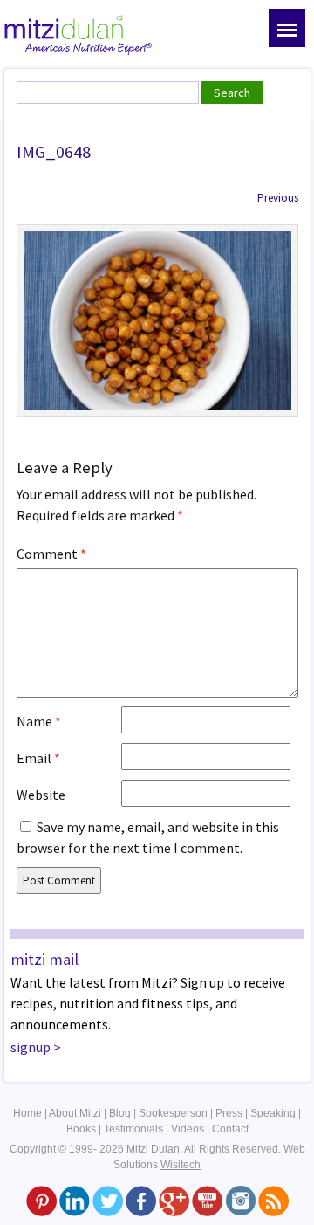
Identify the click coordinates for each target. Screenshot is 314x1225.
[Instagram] (240, 1200)
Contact (230, 1129)
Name (39, 721)
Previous (277, 197)
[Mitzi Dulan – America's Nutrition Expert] (78, 33)
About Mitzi (75, 1113)
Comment (51, 553)
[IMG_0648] (157, 319)
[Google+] (174, 1200)
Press (228, 1113)
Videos (187, 1129)
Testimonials (133, 1129)
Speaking (273, 1113)
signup (30, 1047)
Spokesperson (173, 1113)
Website (41, 794)
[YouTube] (207, 1200)
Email (38, 758)
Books (81, 1129)
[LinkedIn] (74, 1200)
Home (27, 1113)
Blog (120, 1113)
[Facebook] (141, 1200)
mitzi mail (44, 959)
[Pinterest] (41, 1200)
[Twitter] (107, 1200)
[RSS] (273, 1200)
